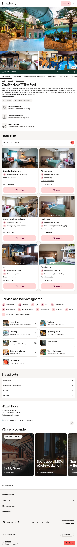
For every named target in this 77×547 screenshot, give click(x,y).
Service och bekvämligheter (34, 77)
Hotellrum (17, 77)
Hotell (3, 81)
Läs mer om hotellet (8, 97)
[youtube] (47, 522)
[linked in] (43, 522)
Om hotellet (6, 77)
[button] (20, 158)
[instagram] (38, 522)
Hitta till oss (64, 77)
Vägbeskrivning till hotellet (10, 415)
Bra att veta (52, 77)
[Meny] (73, 4)
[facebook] (33, 522)
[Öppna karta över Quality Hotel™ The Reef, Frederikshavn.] (72, 423)
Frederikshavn (20, 81)
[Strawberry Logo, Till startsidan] (9, 3)
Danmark (10, 81)
